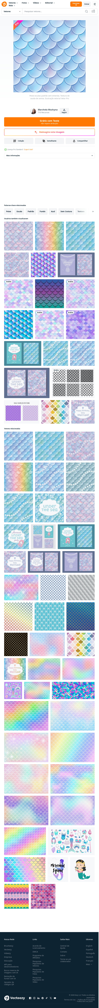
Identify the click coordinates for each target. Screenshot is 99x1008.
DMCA (34, 951)
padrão (31, 211)
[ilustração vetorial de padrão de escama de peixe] (18, 616)
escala (19, 211)
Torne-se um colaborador (64, 960)
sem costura (66, 211)
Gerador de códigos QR (9, 983)
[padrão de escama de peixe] (53, 587)
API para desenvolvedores (11, 965)
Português (88, 953)
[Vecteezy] (4, 4)
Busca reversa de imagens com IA (11, 971)
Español (87, 949)
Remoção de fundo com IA (10, 977)
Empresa (8, 957)
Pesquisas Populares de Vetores (37, 963)
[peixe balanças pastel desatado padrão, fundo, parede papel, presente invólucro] (16, 896)
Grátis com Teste (49, 122)
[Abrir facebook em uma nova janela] (30, 998)
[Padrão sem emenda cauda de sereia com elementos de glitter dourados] (55, 412)
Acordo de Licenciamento (38, 947)
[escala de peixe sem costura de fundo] (49, 324)
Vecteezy (8, 949)
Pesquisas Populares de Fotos (37, 971)
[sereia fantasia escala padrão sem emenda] (18, 293)
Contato (62, 951)
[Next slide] (89, 211)
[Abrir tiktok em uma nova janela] (47, 998)
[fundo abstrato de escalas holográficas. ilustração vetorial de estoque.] (24, 869)
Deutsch (87, 957)
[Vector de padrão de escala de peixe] (73, 383)
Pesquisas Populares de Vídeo (37, 979)
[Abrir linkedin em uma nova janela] (38, 998)
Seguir (64, 112)
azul (53, 211)
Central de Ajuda (63, 947)
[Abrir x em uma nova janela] (51, 998)
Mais (11, 5)
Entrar (86, 4)
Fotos (24, 3)
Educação (8, 960)
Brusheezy (8, 946)
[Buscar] (86, 11)
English (87, 946)
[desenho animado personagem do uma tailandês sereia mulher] (82, 869)
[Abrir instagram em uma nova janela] (34, 998)
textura (81, 211)
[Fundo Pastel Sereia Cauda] (43, 265)
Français (87, 960)
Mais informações (13, 155)
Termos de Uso (68, 999)
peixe (8, 211)
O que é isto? (28, 149)
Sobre (61, 955)
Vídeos (36, 3)
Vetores (12, 3)
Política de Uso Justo (83, 1001)
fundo (42, 211)
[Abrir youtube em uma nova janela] (55, 998)
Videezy (7, 953)
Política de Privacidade (84, 999)
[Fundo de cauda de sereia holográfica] (18, 324)
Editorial (49, 3)
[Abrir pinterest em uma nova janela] (43, 998)
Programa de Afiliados (37, 956)
